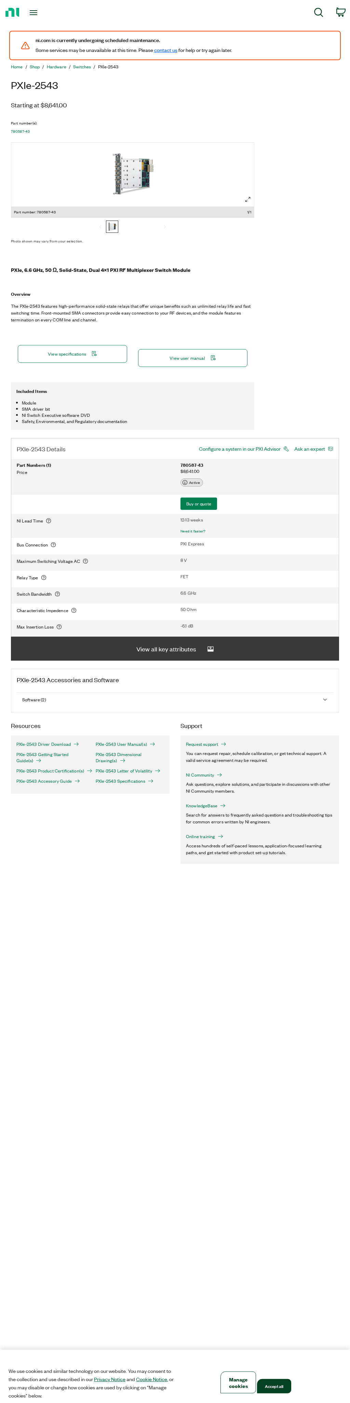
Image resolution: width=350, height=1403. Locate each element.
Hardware (56, 67)
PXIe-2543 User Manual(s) (121, 744)
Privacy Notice (109, 1379)
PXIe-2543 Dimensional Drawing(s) (119, 757)
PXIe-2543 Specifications (120, 781)
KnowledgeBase (201, 806)
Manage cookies (238, 1382)
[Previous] (100, 227)
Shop (35, 67)
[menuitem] (319, 13)
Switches (82, 67)
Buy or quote (198, 503)
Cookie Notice (151, 1379)
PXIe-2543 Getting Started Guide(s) (42, 757)
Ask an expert (309, 448)
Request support (202, 744)
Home (17, 67)
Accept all (274, 1386)
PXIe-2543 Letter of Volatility (124, 771)
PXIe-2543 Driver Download (43, 744)
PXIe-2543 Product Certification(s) (50, 771)
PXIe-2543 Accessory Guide (44, 781)
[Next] (164, 227)
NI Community (200, 775)
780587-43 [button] (20, 131)
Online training (200, 836)
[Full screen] (248, 199)
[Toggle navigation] (45, 12)
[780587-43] (112, 227)
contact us (165, 50)
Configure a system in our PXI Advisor (240, 448)
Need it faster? (193, 531)
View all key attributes (166, 649)
